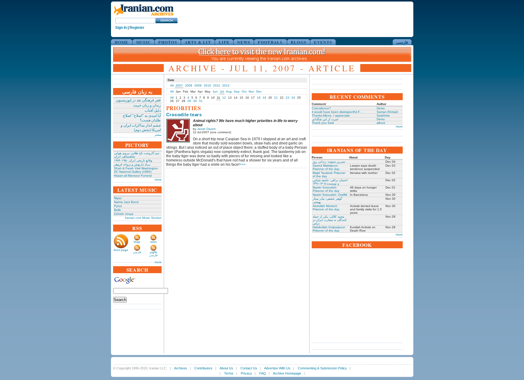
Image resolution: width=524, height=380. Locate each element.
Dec (259, 91)
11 (218, 97)
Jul (222, 91)
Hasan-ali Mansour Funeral (133, 175)
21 (276, 97)
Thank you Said (323, 122)
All (171, 85)
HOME (122, 42)
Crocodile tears (184, 114)
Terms (228, 373)
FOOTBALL (270, 42)
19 (264, 97)
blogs (137, 241)
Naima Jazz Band (126, 202)
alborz (381, 122)
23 (287, 97)
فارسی (402, 42)
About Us (226, 368)
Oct (244, 91)
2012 (226, 85)
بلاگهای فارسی (153, 254)
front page (121, 250)
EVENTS (323, 42)
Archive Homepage (287, 373)
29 (189, 101)
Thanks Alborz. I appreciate (331, 115)
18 (258, 97)
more (158, 179)
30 (195, 101)
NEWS (243, 42)
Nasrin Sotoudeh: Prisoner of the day (326, 189)
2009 (198, 85)
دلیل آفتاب (153, 110)
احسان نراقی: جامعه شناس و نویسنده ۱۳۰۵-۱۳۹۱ (330, 181)
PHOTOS (167, 42)
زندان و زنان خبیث (147, 105)
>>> (242, 164)
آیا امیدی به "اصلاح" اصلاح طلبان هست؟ (142, 118)
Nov (251, 91)
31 (201, 101)
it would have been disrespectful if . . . (338, 112)
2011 (216, 85)
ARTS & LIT (198, 42)
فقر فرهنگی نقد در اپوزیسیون (138, 100)
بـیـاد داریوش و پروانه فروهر (132, 164)
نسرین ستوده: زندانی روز (329, 161)
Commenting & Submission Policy (322, 368)
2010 (207, 85)
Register (136, 27)
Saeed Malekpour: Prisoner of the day (326, 167)
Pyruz (118, 206)
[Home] (143, 16)
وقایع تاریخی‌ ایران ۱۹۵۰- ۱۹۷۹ (133, 160)
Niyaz (118, 198)
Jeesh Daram (206, 129)
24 (293, 97)
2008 (188, 85)
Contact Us (248, 368)
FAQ (262, 373)
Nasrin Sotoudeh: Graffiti (330, 194)
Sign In (121, 27)
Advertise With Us (277, 368)
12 (224, 97)
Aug (229, 91)
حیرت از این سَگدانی (325, 119)
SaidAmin (383, 115)
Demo (381, 108)
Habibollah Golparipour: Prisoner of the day (329, 229)
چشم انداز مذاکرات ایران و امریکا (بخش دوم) (141, 127)
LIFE (224, 42)
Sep (237, 91)
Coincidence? (321, 108)
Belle (117, 210)
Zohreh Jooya (123, 213)
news (153, 241)
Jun (215, 91)
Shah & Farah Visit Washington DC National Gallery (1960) (136, 170)
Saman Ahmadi (387, 112)
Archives (180, 368)
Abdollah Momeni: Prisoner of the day (326, 207)
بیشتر (158, 134)
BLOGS (299, 42)
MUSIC (143, 42)
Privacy (246, 373)
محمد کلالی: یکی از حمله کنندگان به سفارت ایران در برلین (330, 220)
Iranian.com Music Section (143, 217)
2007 (179, 85)
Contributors (203, 368)
